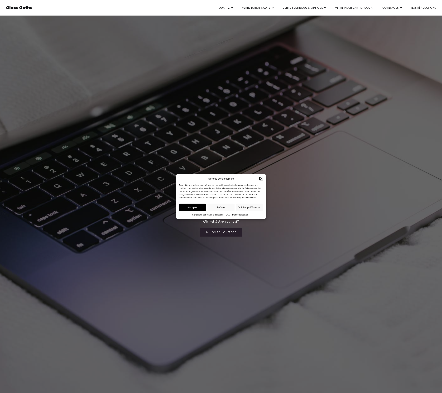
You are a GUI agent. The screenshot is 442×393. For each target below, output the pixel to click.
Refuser (221, 207)
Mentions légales (240, 215)
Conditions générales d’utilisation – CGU (211, 215)
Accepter (192, 207)
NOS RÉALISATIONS (423, 8)
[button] (261, 178)
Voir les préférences (249, 207)
